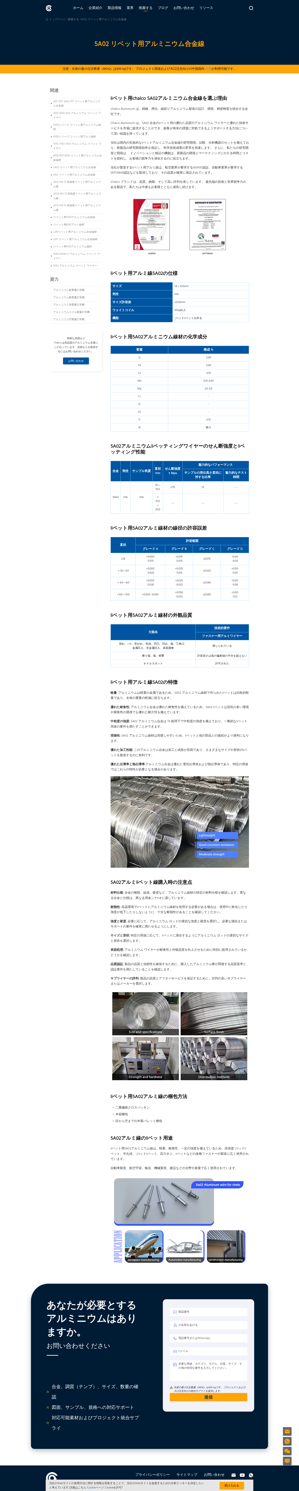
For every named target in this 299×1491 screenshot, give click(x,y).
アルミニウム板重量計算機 (68, 290)
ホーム (78, 8)
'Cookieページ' (95, 1487)
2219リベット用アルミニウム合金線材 (75, 232)
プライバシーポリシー (152, 1475)
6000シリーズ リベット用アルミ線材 (74, 137)
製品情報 (114, 8)
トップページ (57, 19)
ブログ (163, 8)
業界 (130, 8)
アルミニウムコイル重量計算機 (71, 312)
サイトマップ (186, 1475)
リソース (206, 8)
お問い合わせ (183, 8)
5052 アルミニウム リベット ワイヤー (75, 266)
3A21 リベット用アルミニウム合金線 (74, 175)
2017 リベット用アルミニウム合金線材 (75, 239)
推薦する (146, 8)
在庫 (208, 69)
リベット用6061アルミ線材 (68, 225)
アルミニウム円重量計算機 (68, 319)
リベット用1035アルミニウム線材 (72, 247)
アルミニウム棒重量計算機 (68, 298)
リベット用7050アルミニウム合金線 (74, 217)
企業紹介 (95, 8)
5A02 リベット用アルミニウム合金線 (74, 167)
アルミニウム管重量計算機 (68, 305)
